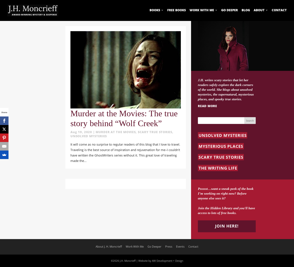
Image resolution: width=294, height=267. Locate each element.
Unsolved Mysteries (88, 136)
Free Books (176, 10)
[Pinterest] (4, 138)
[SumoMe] (4, 155)
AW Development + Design (167, 260)
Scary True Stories (155, 132)
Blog (246, 10)
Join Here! (227, 226)
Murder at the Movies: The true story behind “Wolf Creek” (124, 118)
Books (155, 10)
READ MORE (207, 106)
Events (180, 246)
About (259, 10)
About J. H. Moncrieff (109, 246)
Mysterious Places (221, 146)
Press (168, 246)
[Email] (4, 146)
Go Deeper (229, 10)
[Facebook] (4, 120)
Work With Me (202, 10)
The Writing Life (218, 168)
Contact (279, 10)
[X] (4, 129)
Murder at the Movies (116, 132)
